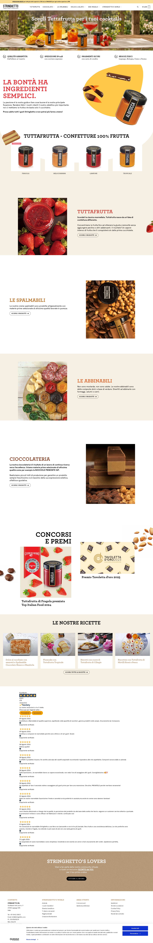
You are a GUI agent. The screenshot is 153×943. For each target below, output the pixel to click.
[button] (146, 7)
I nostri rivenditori (47, 906)
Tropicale (127, 173)
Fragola (25, 173)
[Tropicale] (127, 156)
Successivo (37, 713)
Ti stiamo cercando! (48, 911)
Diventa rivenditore (48, 908)
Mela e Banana (59, 173)
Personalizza (134, 933)
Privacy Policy (115, 911)
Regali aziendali (47, 914)
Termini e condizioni (117, 906)
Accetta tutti (135, 928)
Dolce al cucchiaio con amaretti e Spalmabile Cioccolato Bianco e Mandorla (20, 662)
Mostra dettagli (31, 939)
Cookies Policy (115, 908)
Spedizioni (114, 903)
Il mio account (81, 903)
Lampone (93, 173)
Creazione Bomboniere (49, 916)
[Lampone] (93, 156)
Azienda (44, 903)
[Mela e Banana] (59, 156)
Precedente (25, 713)
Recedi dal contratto (117, 914)
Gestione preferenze (83, 906)
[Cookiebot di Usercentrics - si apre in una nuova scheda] (14, 939)
